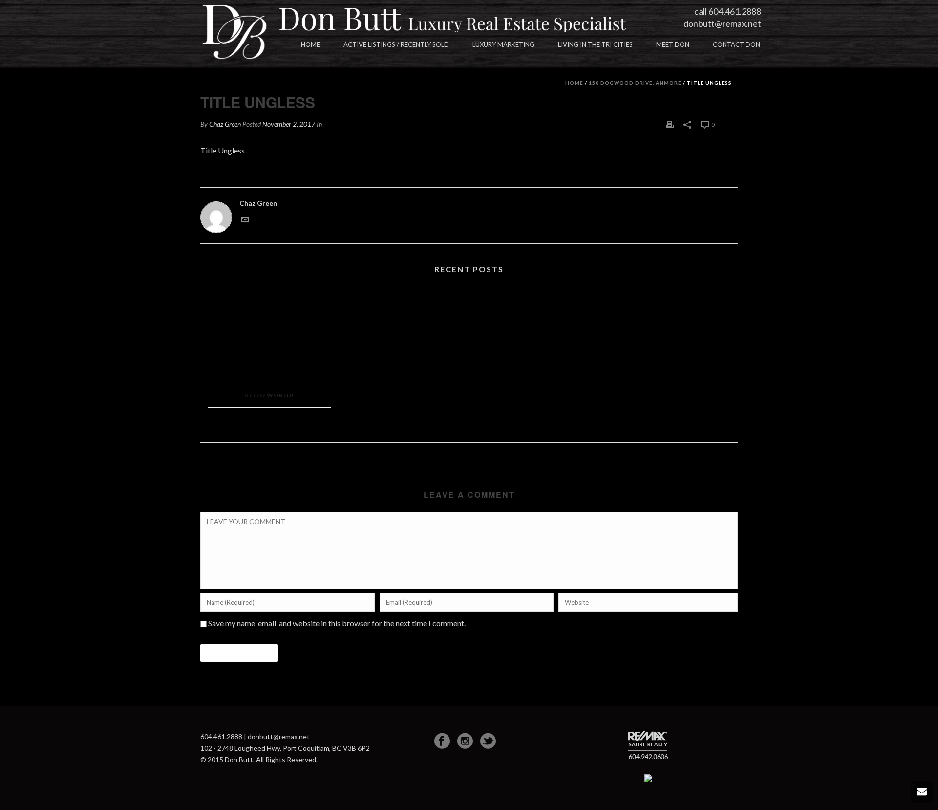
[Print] (670, 124)
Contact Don (736, 44)
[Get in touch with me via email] (245, 219)
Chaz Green (225, 124)
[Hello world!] (269, 334)
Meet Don (672, 44)
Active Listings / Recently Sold (396, 44)
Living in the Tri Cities (595, 44)
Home (310, 44)
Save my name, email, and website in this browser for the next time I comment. (337, 623)
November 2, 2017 (288, 124)
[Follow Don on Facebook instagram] (465, 741)
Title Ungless (222, 150)
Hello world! (269, 395)
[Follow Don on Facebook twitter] (488, 741)
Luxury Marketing (503, 44)
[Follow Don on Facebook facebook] (442, 741)
